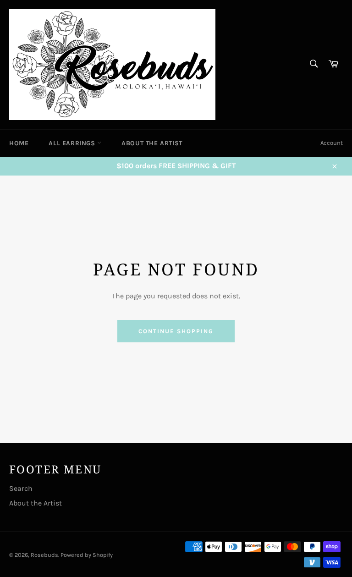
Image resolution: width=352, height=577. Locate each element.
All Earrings (73, 143)
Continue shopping (175, 331)
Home (18, 143)
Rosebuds (44, 554)
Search (21, 488)
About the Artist (151, 143)
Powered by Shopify (86, 554)
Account (331, 142)
